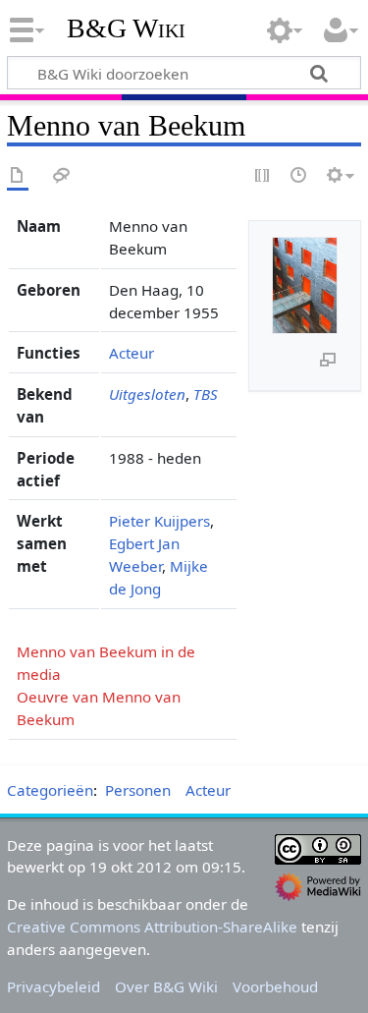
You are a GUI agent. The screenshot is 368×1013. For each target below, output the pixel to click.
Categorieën (50, 790)
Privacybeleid (53, 986)
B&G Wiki (126, 28)
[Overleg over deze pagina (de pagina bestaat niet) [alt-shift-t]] (62, 176)
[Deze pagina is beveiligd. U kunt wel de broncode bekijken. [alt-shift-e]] (263, 176)
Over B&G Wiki (166, 986)
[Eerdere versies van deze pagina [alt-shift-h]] (299, 176)
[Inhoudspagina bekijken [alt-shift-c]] (17, 176)
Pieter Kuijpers (159, 521)
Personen (138, 790)
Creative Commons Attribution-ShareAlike (152, 926)
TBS (205, 394)
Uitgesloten (147, 394)
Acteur (131, 353)
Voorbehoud (275, 986)
